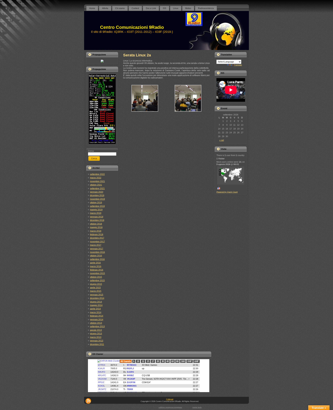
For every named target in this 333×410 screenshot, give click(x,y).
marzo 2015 (95, 291)
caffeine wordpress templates (170, 407)
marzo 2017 (95, 245)
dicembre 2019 (97, 195)
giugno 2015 (96, 284)
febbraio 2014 (96, 316)
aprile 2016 (95, 263)
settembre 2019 (97, 206)
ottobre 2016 (96, 255)
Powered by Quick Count (227, 192)
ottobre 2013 (96, 323)
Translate (238, 65)
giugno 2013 (96, 333)
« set (221, 140)
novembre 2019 (97, 199)
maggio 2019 (96, 209)
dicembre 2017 (97, 238)
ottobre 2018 (96, 224)
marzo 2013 (95, 337)
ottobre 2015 (96, 277)
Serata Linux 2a (137, 55)
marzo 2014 (95, 312)
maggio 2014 (96, 305)
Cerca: (91, 151)
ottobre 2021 (96, 185)
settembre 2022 (97, 174)
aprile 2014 (95, 309)
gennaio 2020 (96, 192)
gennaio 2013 (96, 341)
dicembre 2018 (97, 220)
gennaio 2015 (96, 295)
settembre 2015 (97, 280)
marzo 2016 (95, 266)
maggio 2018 (96, 227)
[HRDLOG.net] (102, 62)
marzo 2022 (95, 178)
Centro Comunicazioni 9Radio (132, 27)
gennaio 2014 (96, 319)
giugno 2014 (96, 302)
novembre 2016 (97, 252)
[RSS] (88, 401)
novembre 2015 (97, 273)
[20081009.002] (144, 113)
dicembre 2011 (97, 344)
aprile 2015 (95, 287)
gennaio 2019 (96, 217)
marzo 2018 (95, 231)
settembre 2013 (97, 326)
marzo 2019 (95, 213)
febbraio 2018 (96, 234)
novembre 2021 (97, 181)
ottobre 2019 (96, 202)
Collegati (169, 399)
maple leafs (197, 407)
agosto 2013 (96, 330)
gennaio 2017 (96, 249)
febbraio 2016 (96, 270)
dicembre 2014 (97, 298)
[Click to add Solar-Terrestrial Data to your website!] (102, 143)
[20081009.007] (188, 113)
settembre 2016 (97, 259)
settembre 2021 (97, 188)
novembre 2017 (97, 241)
